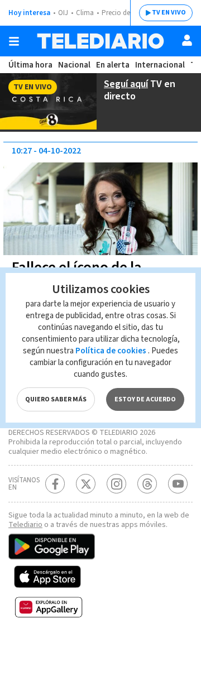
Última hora (30, 65)
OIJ (63, 13)
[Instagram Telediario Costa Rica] (116, 483)
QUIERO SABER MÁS (56, 399)
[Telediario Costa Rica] (100, 41)
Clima (85, 13)
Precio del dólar (126, 13)
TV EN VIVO (169, 12)
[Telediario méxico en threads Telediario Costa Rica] (147, 483)
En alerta (113, 65)
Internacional (160, 65)
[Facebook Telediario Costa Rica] (55, 483)
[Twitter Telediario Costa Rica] (85, 483)
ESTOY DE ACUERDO (145, 399)
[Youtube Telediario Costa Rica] (178, 483)
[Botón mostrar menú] (14, 41)
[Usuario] (187, 40)
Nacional (74, 65)
